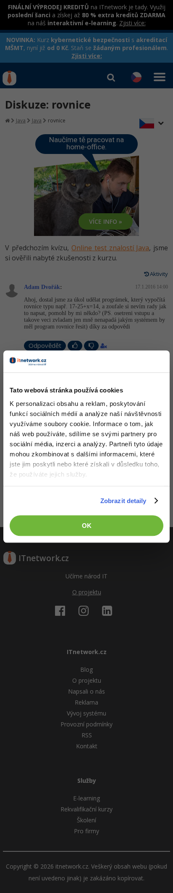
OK (87, 525)
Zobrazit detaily (123, 500)
